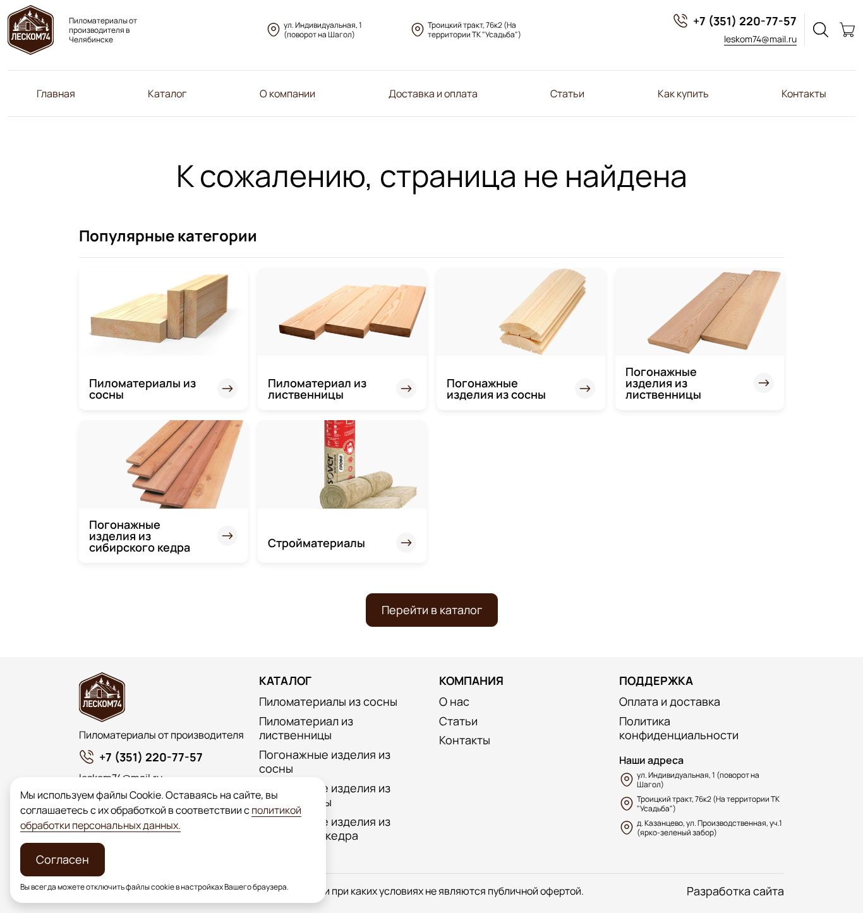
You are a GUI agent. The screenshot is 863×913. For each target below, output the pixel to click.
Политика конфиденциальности (679, 728)
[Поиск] (820, 30)
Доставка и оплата (433, 93)
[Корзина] (847, 30)
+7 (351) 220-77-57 (745, 20)
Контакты (804, 93)
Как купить (683, 93)
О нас (454, 701)
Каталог (167, 93)
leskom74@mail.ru (760, 39)
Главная (56, 93)
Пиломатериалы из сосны (142, 388)
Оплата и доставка (669, 701)
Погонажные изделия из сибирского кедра (139, 536)
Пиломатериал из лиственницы (317, 388)
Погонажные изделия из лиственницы (663, 383)
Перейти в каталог (432, 609)
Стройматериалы (316, 542)
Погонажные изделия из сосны (496, 388)
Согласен (62, 859)
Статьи (567, 93)
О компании (287, 93)
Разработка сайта (735, 891)
